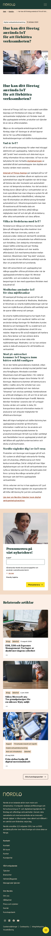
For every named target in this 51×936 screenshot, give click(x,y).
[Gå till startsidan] (9, 4)
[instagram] (5, 921)
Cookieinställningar (10, 926)
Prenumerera (34, 584)
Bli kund (6, 849)
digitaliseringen (34, 161)
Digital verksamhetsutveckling (14, 22)
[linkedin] (9, 921)
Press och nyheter (10, 903)
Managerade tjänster (11, 882)
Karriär (6, 907)
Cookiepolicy (24, 926)
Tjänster (6, 870)
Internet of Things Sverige (15, 173)
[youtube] (18, 921)
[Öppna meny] (45, 4)
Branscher (7, 874)
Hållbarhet (7, 899)
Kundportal (7, 857)
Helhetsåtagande (10, 878)
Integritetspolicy (38, 926)
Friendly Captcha (12, 577)
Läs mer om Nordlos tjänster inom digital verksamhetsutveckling (22, 499)
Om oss (6, 895)
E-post (8, 557)
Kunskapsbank (9, 912)
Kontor (6, 853)
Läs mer (6, 655)
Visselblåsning (8, 929)
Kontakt (6, 845)
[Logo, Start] (12, 794)
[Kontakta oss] (46, 930)
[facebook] (14, 921)
